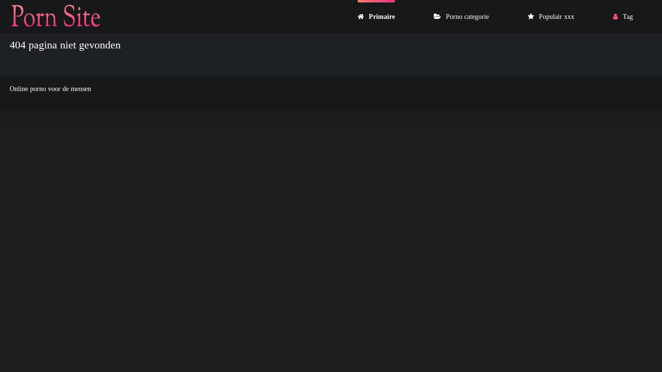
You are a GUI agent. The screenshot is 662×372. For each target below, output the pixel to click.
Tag (628, 16)
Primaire (382, 16)
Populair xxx (556, 16)
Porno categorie (467, 16)
